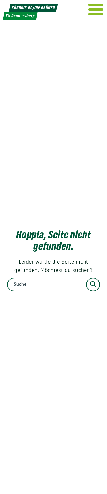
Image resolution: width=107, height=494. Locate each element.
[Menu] (96, 9)
